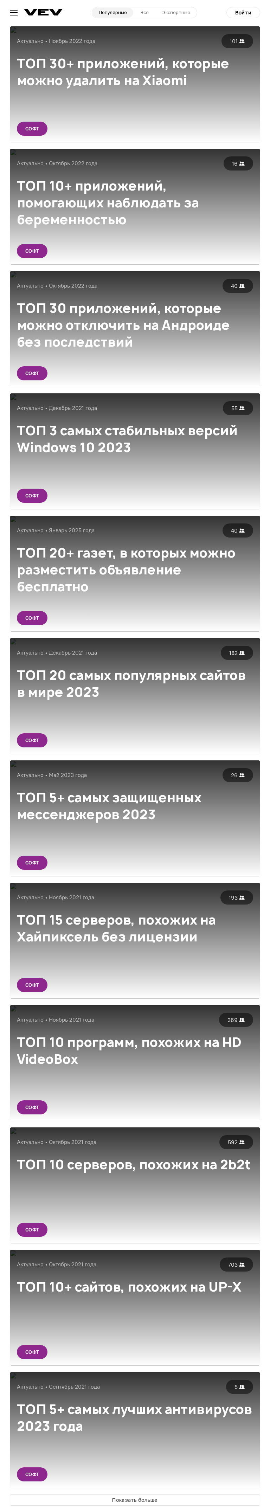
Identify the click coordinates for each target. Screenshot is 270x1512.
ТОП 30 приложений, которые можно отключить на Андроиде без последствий (123, 325)
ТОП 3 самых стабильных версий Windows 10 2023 (127, 439)
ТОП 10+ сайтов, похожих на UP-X (129, 1286)
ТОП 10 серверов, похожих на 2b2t (134, 1164)
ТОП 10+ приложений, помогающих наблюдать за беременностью (108, 202)
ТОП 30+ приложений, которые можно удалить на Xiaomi (123, 72)
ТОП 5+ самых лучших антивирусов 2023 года (134, 1418)
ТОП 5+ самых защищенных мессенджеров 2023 (109, 806)
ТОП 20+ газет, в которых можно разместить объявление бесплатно (126, 569)
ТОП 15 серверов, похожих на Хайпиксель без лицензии (116, 928)
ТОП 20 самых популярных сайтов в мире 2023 (131, 684)
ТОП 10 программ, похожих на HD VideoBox (129, 1051)
